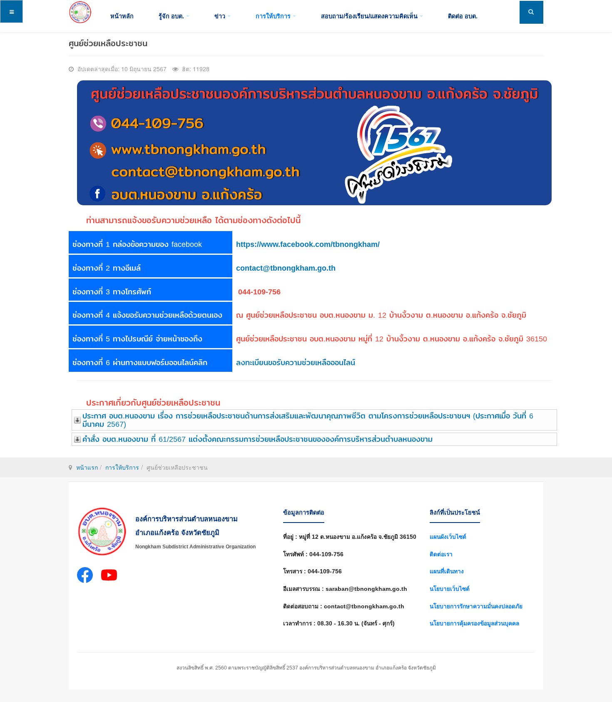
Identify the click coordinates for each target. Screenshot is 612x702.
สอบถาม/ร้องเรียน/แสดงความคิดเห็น (369, 16)
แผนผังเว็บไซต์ (448, 537)
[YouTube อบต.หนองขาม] (109, 576)
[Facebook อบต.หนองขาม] (85, 576)
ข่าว (219, 16)
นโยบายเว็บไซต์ (450, 589)
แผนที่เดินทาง (447, 571)
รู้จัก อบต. (171, 16)
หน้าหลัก (122, 16)
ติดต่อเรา (441, 554)
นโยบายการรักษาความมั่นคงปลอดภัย (476, 606)
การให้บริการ (273, 16)
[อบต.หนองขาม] (80, 12)
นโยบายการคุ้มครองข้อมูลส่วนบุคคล (474, 623)
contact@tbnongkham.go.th (286, 268)
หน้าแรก (87, 467)
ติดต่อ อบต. (463, 16)
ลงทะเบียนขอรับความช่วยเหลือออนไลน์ (295, 362)
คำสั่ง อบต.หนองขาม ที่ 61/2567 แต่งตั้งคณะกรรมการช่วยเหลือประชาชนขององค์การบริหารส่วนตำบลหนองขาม (257, 439)
